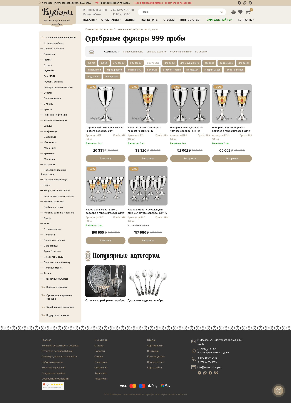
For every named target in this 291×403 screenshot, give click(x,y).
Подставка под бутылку (57, 262)
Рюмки (47, 59)
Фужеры (49, 70)
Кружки (48, 109)
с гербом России (172, 69)
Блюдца (48, 125)
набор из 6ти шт (234, 69)
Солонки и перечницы (55, 179)
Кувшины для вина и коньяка (59, 212)
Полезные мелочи (53, 267)
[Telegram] (239, 3)
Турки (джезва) (52, 251)
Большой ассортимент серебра (60, 345)
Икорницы (49, 164)
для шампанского (189, 63)
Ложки (47, 218)
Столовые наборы (54, 43)
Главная (46, 339)
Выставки (153, 351)
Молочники (50, 147)
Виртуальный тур (219, 19)
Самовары (49, 54)
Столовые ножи (52, 229)
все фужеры (111, 76)
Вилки (47, 223)
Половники (49, 234)
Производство (156, 356)
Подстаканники (52, 98)
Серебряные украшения (60, 307)
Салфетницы (51, 245)
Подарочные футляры (56, 278)
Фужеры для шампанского (58, 87)
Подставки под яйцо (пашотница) (53, 171)
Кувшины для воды (54, 201)
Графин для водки (53, 207)
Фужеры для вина (53, 81)
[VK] (216, 373)
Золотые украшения (53, 367)
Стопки (48, 65)
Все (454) (49, 76)
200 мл (91, 63)
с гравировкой (114, 69)
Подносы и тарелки (54, 240)
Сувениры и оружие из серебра (59, 297)
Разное (48, 273)
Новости (99, 351)
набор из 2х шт (212, 69)
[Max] (250, 3)
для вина (209, 63)
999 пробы (153, 63)
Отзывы (168, 19)
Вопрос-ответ (190, 19)
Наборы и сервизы (56, 287)
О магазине (100, 362)
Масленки (49, 159)
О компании (110, 19)
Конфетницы (50, 131)
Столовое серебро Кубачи (61, 37)
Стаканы (48, 103)
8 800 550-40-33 (207, 357)
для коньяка (226, 63)
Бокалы (48, 92)
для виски (243, 63)
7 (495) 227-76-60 (122, 10)
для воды (169, 63)
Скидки (129, 19)
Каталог (89, 19)
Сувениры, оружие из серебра (59, 356)
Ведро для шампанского (57, 190)
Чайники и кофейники (55, 114)
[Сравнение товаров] (233, 11)
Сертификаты (155, 345)
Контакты (245, 19)
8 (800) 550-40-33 (95, 10)
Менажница (50, 142)
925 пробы (135, 63)
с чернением (134, 69)
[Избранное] (240, 11)
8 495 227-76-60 (207, 361)
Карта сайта (154, 367)
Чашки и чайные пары (55, 120)
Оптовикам (100, 367)
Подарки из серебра (57, 315)
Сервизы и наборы (54, 48)
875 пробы (118, 63)
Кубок (47, 185)
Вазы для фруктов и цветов (59, 196)
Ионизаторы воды (53, 256)
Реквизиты (100, 378)
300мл (104, 63)
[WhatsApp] (245, 3)
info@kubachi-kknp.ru (209, 367)
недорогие (93, 76)
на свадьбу (192, 69)
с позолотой (94, 69)
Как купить (149, 19)
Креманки (49, 153)
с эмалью (152, 69)
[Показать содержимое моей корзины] (248, 11)
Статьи (151, 339)
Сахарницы (50, 136)
